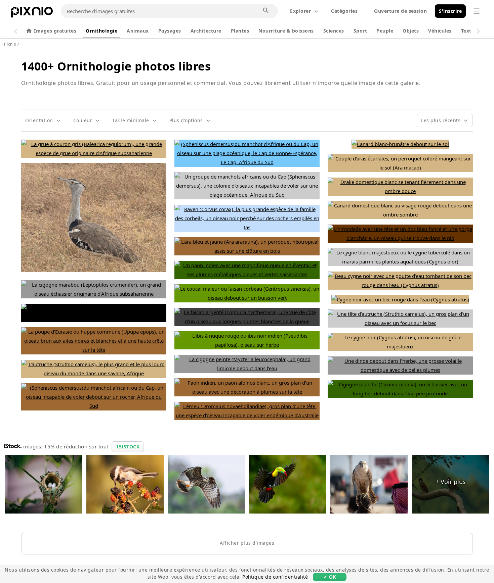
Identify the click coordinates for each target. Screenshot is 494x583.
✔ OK (329, 577)
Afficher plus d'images (247, 543)
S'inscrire (450, 11)
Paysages (169, 31)
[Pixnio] (32, 13)
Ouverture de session (400, 11)
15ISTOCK (127, 446)
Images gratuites (55, 31)
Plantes (240, 31)
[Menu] (476, 11)
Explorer (300, 11)
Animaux (138, 31)
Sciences (333, 31)
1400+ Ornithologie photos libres (116, 66)
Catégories (344, 11)
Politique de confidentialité (275, 577)
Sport (360, 31)
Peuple (384, 31)
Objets (411, 31)
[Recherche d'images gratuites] (266, 10)
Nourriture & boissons (286, 31)
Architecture (206, 31)
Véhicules (440, 31)
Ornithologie (101, 31)
